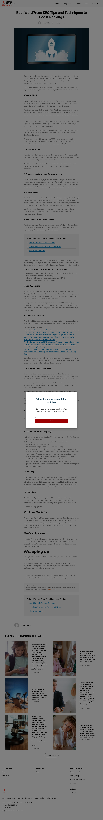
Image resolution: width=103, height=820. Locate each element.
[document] (51, 410)
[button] (74, 394)
